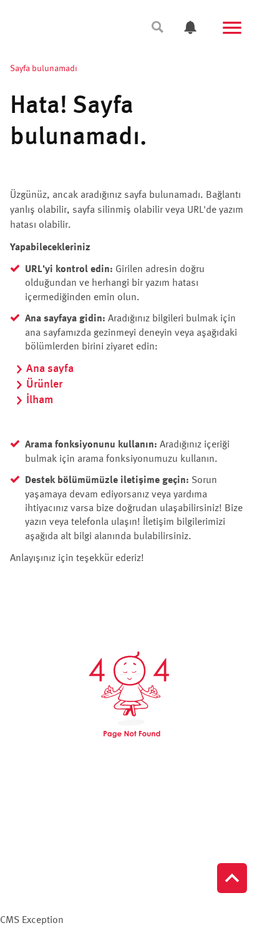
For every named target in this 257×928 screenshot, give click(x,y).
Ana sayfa (50, 368)
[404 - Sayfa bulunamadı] (128, 694)
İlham (40, 400)
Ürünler (44, 384)
